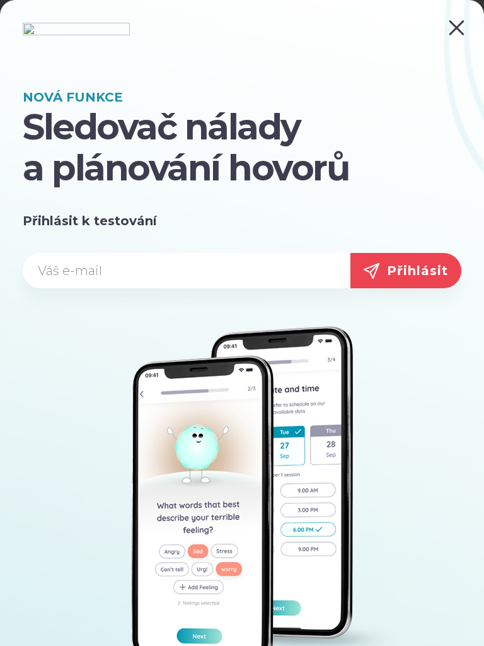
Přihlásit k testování (90, 221)
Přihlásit (417, 270)
